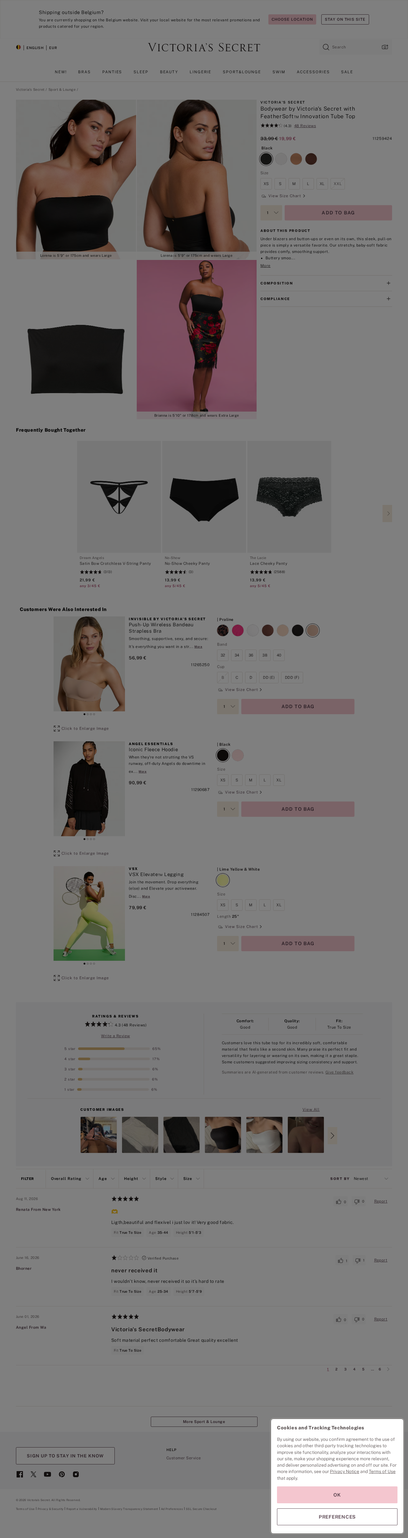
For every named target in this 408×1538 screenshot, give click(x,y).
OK (337, 1495)
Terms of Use (382, 1471)
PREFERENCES (337, 1517)
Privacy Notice (344, 1471)
